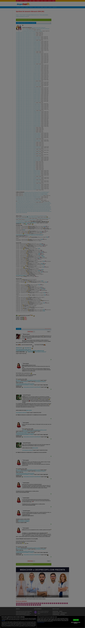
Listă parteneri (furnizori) (40, 622)
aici (7, 624)
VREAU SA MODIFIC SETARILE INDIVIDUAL (75, 622)
